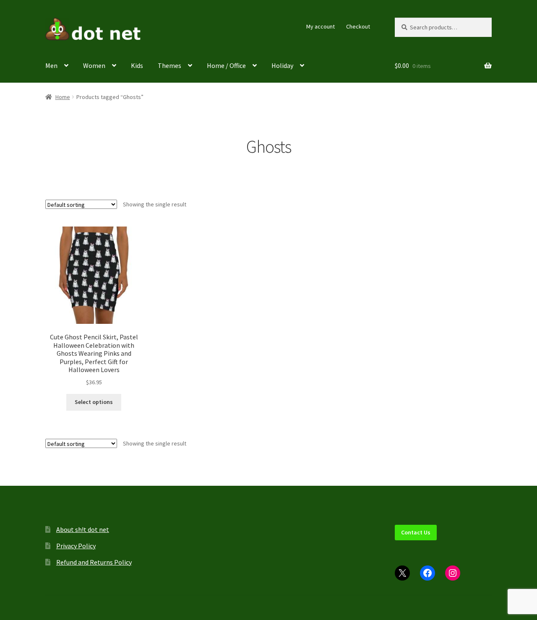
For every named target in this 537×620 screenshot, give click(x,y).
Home (62, 97)
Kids (137, 65)
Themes (169, 65)
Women (94, 65)
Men (51, 65)
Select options (94, 402)
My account (320, 26)
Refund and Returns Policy (94, 562)
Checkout (358, 26)
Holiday (282, 65)
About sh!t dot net (82, 529)
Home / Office (226, 65)
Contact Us (415, 532)
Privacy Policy (76, 546)
